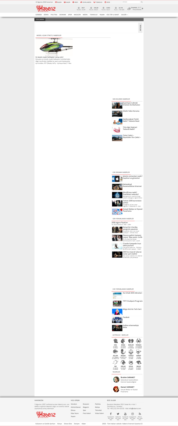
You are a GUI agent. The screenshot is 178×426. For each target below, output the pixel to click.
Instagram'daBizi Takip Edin (132, 418)
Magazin (86, 407)
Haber (84, 424)
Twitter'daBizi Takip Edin (118, 418)
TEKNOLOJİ (99, 2)
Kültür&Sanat (76, 407)
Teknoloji (98, 410)
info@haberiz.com (135, 409)
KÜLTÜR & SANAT (113, 15)
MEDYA (85, 15)
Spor (84, 410)
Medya (97, 407)
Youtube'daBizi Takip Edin (125, 418)
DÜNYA (46, 15)
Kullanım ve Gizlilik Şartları (45, 424)
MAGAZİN (77, 15)
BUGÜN (59, 2)
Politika (98, 404)
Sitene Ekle (68, 424)
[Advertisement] (89, 27)
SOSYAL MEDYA (86, 2)
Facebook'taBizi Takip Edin (111, 418)
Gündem (74, 404)
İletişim (77, 424)
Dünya (73, 410)
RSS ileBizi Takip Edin (139, 418)
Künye (59, 424)
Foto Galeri (87, 413)
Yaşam (73, 416)
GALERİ (68, 2)
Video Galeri (99, 413)
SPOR (108, 2)
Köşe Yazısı (75, 413)
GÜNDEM (39, 15)
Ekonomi (86, 404)
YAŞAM (102, 15)
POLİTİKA (54, 15)
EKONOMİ (62, 15)
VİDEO (76, 2)
